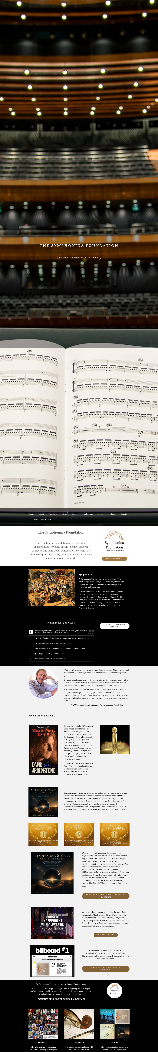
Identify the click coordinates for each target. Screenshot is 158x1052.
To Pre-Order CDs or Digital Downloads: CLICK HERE (106, 896)
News (64, 514)
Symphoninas (87, 514)
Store (74, 514)
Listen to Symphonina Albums (114, 626)
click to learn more (106, 935)
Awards (101, 514)
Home (31, 514)
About (41, 514)
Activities (53, 514)
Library (113, 514)
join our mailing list (114, 559)
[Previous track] (90, 631)
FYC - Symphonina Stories (40, 519)
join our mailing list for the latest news (79, 257)
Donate (124, 514)
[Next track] (93, 631)
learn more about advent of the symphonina (106, 969)
